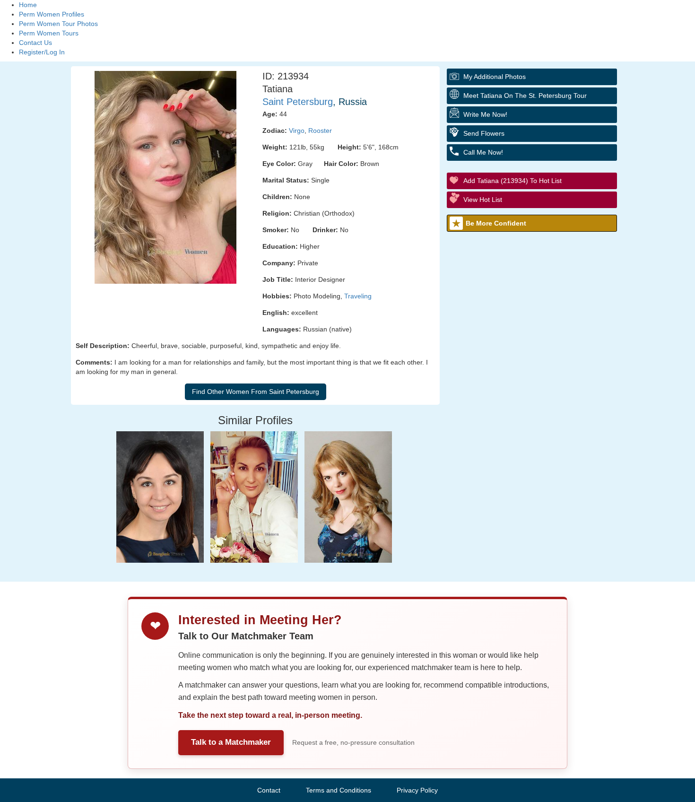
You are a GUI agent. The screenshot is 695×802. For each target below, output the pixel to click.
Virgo (296, 130)
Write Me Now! (485, 114)
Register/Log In (42, 52)
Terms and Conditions (338, 790)
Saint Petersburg (297, 101)
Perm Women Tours (48, 33)
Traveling (358, 296)
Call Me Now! (483, 152)
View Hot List (482, 199)
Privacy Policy (417, 790)
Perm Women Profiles (51, 14)
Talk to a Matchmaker (231, 742)
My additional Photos (494, 76)
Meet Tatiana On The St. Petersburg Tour (525, 95)
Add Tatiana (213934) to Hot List (512, 180)
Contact (268, 790)
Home (28, 5)
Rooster (320, 130)
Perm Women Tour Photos (58, 23)
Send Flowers (483, 133)
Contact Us (35, 42)
